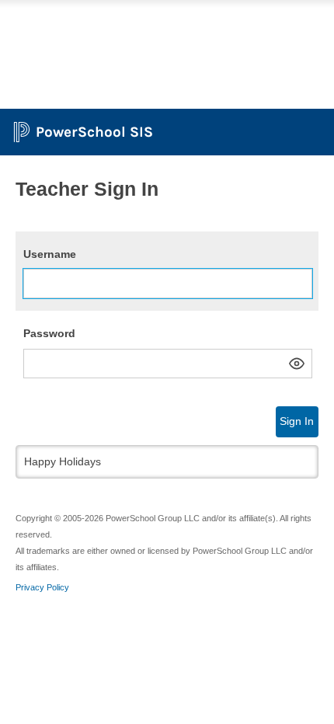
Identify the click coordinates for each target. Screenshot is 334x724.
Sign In (297, 421)
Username (49, 254)
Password (49, 333)
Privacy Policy (42, 587)
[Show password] (296, 363)
